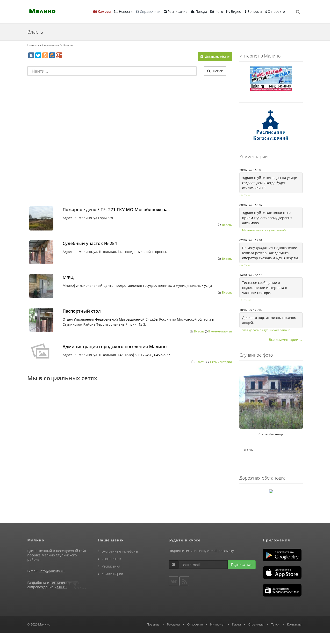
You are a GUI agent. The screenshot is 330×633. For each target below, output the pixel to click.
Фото (218, 11)
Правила (153, 624)
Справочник (149, 11)
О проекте (276, 11)
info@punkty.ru (52, 571)
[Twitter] (38, 55)
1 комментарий (221, 362)
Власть (68, 45)
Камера (104, 11)
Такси (275, 624)
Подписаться (241, 564)
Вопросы (254, 11)
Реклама (173, 624)
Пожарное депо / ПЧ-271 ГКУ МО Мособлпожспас (116, 209)
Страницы (256, 624)
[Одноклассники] (45, 55)
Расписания (111, 566)
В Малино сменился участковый (262, 230)
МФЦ (68, 277)
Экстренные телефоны (120, 551)
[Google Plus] (59, 55)
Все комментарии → (286, 339)
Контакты (294, 624)
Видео (235, 11)
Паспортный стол (82, 311)
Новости (125, 11)
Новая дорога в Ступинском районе (264, 330)
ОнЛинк (245, 195)
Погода (200, 11)
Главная (33, 45)
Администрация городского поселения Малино (115, 346)
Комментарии (112, 573)
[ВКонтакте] (31, 55)
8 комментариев (220, 331)
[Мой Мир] (52, 55)
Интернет (217, 624)
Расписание (177, 11)
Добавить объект (217, 57)
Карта (236, 624)
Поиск (217, 71)
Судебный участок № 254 (90, 243)
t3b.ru (62, 587)
